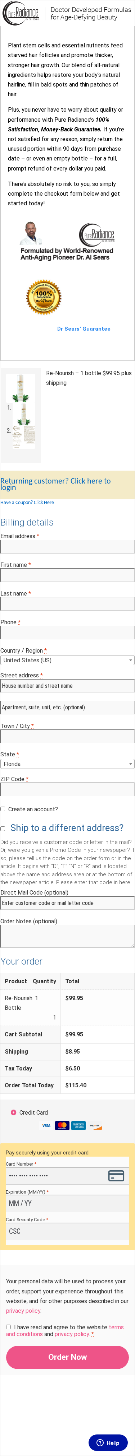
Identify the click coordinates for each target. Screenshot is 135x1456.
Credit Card (33, 1112)
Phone (10, 622)
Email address (19, 536)
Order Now (67, 1357)
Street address (21, 675)
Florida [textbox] (12, 764)
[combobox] (67, 660)
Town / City (17, 726)
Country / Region (23, 650)
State (9, 754)
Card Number (21, 1164)
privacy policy (23, 1310)
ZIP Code (14, 779)
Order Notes (28, 921)
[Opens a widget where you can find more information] (108, 1443)
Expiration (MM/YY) (27, 1192)
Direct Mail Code (34, 892)
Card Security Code (27, 1219)
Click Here (44, 502)
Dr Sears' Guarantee (84, 329)
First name (15, 564)
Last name (15, 593)
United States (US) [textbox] (27, 660)
